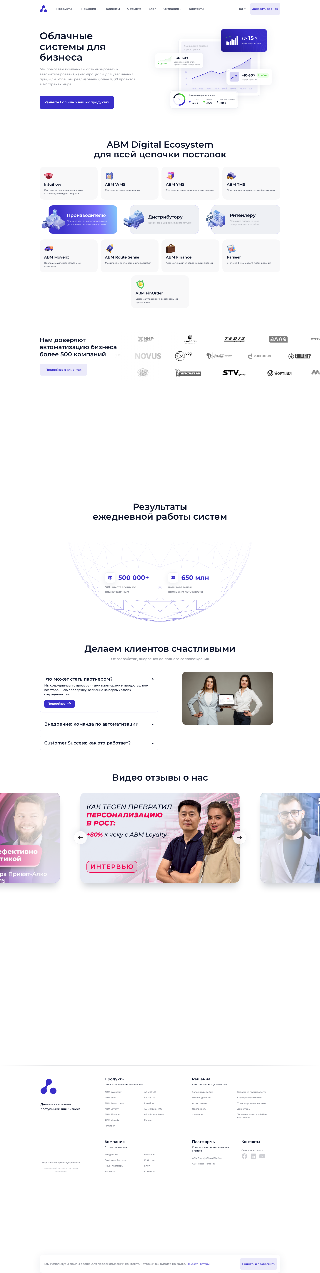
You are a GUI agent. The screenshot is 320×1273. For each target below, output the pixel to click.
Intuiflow (149, 1103)
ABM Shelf (110, 1097)
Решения (88, 9)
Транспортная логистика (251, 1103)
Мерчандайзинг (201, 1097)
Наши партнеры (114, 1165)
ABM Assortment (114, 1103)
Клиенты (113, 9)
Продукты (64, 9)
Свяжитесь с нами (252, 1150)
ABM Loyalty (112, 1108)
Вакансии (149, 1154)
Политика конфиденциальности (61, 1162)
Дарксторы (243, 1108)
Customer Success (115, 1160)
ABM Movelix (112, 1120)
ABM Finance (112, 1114)
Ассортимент (200, 1103)
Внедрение (111, 1154)
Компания (171, 9)
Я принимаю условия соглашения (90, 1031)
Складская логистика (249, 1097)
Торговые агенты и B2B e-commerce (252, 1115)
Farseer (148, 1120)
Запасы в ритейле (202, 1092)
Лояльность (199, 1108)
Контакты (196, 9)
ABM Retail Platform (203, 1163)
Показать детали (198, 1264)
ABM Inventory (113, 1092)
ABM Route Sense (154, 1114)
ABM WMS (150, 1092)
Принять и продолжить (258, 1264)
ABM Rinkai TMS (153, 1108)
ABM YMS (149, 1097)
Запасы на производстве (251, 1092)
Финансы (197, 1114)
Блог (152, 9)
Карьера (110, 1171)
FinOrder (110, 1125)
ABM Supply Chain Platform (207, 1158)
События (134, 9)
